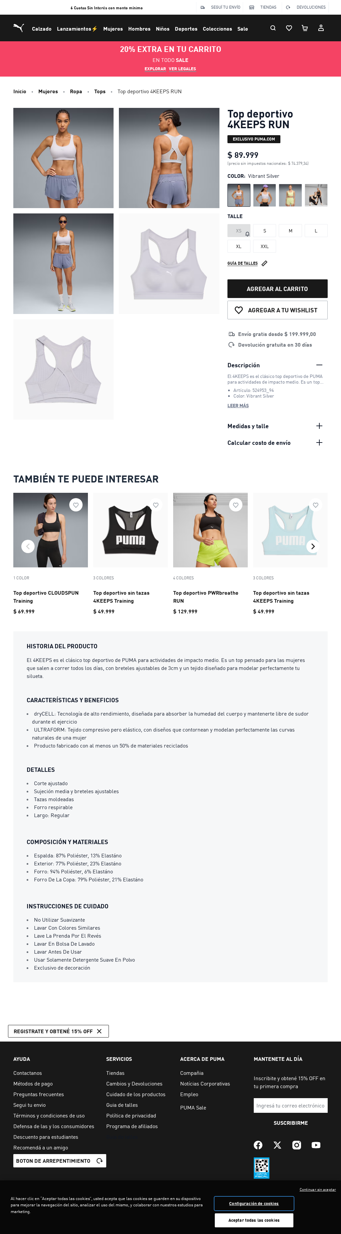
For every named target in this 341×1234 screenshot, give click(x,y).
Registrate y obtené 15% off (53, 1031)
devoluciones (311, 7)
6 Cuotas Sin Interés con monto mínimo (107, 7)
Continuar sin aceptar (318, 1189)
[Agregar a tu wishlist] (76, 504)
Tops (100, 91)
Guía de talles (242, 263)
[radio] (238, 195)
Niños (163, 28)
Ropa (76, 91)
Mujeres (113, 28)
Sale (242, 28)
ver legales (182, 68)
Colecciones (217, 28)
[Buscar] (273, 28)
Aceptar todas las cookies (254, 1220)
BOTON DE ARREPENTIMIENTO (53, 1160)
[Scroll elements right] (313, 546)
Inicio (19, 91)
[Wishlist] (289, 28)
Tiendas (268, 7)
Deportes (186, 28)
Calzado (42, 28)
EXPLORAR (155, 68)
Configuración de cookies (254, 1203)
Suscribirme (291, 1122)
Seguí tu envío (225, 7)
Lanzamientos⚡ (77, 28)
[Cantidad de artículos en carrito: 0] (305, 28)
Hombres (139, 28)
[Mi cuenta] (321, 28)
